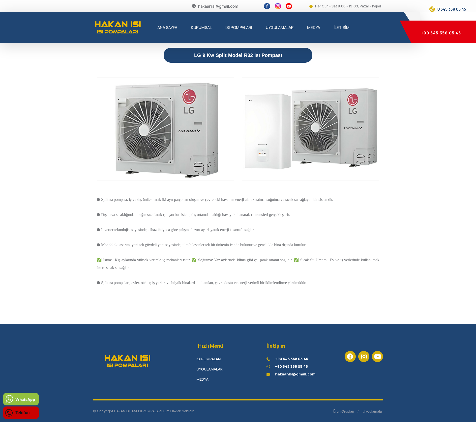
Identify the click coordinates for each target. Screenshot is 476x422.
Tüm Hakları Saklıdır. (178, 411)
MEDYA (313, 27)
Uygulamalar (373, 411)
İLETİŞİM (342, 27)
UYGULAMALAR (280, 27)
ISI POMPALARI (238, 27)
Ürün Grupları (343, 411)
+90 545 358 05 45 (440, 33)
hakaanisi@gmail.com (295, 374)
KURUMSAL (201, 27)
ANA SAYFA (167, 27)
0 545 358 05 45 (451, 9)
